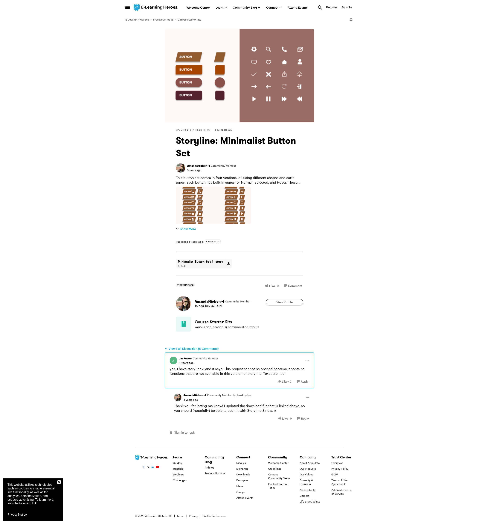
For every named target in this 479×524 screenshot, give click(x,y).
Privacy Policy (339, 468)
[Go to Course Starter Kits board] (183, 324)
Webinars (178, 474)
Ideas (239, 486)
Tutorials (178, 468)
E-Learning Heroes (137, 19)
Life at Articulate (310, 501)
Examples (242, 480)
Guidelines (274, 468)
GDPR (334, 474)
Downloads (243, 474)
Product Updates (215, 473)
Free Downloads (163, 19)
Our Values (306, 474)
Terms (180, 515)
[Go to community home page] (156, 7)
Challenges (180, 480)
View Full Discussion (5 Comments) (194, 348)
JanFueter (185, 358)
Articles (209, 467)
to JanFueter (242, 395)
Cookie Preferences (214, 515)
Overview (337, 462)
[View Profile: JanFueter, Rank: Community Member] (173, 360)
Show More (188, 229)
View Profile (284, 302)
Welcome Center (278, 462)
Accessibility (307, 489)
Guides (177, 462)
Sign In (347, 7)
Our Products (308, 468)
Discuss (241, 462)
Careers (304, 495)
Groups (240, 492)
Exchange (242, 468)
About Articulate (310, 462)
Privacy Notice (17, 514)
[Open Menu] (351, 19)
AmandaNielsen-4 (198, 165)
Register (332, 7)
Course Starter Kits (189, 19)
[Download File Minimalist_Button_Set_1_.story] (228, 263)
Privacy (193, 515)
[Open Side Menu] (127, 7)
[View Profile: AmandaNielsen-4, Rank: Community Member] (180, 168)
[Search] (320, 7)
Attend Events (244, 497)
